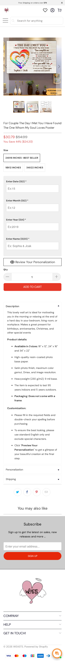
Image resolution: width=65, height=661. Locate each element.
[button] (32, 181)
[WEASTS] (6, 10)
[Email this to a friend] (46, 492)
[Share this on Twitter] (18, 492)
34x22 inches (34, 167)
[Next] (59, 67)
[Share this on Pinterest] (37, 492)
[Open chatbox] (57, 653)
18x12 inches (13, 167)
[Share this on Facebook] (27, 492)
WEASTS (18, 646)
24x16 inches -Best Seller (21, 157)
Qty (5, 269)
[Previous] (6, 67)
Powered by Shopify (36, 646)
